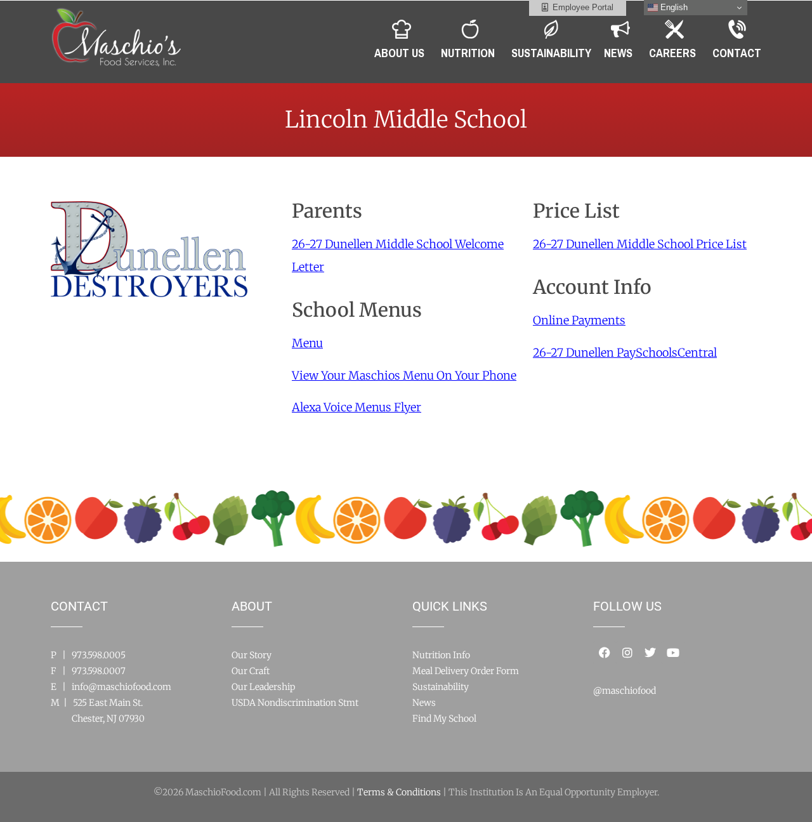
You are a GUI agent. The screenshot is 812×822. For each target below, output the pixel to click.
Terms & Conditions (399, 792)
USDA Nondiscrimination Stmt (295, 702)
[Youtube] (673, 652)
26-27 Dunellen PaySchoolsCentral (625, 352)
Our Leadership (263, 687)
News (424, 702)
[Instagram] (627, 652)
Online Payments (579, 320)
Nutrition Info (441, 655)
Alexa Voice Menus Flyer (356, 407)
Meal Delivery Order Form (465, 671)
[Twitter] (650, 652)
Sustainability (440, 687)
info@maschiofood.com (121, 687)
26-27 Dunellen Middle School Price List (640, 244)
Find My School (444, 718)
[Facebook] (604, 652)
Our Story (252, 655)
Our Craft (251, 671)
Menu (307, 343)
